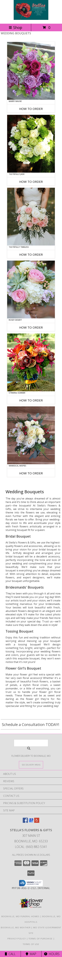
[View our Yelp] (36, 822)
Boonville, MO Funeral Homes (20, 916)
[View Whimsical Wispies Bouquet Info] (31, 435)
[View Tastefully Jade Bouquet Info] (31, 144)
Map (32, 954)
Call (11, 954)
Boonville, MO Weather (16, 927)
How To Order (31, 109)
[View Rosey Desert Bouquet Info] (31, 289)
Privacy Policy (16, 938)
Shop (17, 27)
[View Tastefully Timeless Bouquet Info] (31, 217)
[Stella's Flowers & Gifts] (31, 18)
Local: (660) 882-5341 (31, 847)
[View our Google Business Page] (31, 822)
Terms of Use (31, 944)
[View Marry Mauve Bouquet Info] (31, 71)
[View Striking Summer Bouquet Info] (31, 362)
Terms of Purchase (40, 938)
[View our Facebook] (25, 822)
